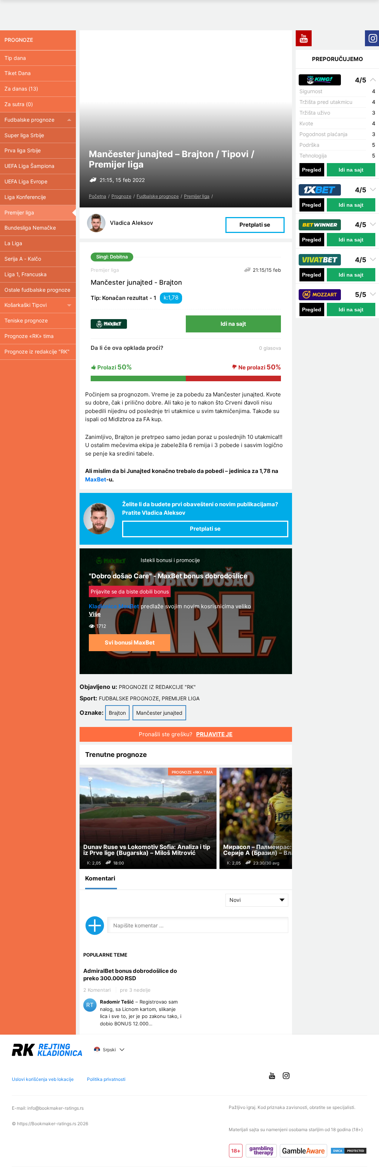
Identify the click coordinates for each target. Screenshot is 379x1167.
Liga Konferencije (25, 197)
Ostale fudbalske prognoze (37, 290)
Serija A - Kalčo (22, 259)
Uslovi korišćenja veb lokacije (43, 1079)
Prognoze (121, 196)
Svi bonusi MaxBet (130, 642)
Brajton (117, 713)
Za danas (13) (21, 88)
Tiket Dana (17, 73)
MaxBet (95, 479)
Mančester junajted (159, 713)
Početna (97, 196)
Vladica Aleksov (131, 222)
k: (166, 297)
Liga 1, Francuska (25, 274)
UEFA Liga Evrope (25, 181)
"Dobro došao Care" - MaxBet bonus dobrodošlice (168, 576)
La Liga (13, 243)
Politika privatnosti (106, 1079)
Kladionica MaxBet (114, 606)
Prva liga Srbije (22, 150)
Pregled (311, 170)
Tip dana (15, 58)
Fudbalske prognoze (158, 196)
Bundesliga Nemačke (30, 227)
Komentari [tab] (100, 878)
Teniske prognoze (26, 320)
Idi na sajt (233, 323)
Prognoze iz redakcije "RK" (157, 687)
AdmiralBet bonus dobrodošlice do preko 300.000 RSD (130, 974)
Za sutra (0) (18, 104)
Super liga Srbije (24, 135)
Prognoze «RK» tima (29, 336)
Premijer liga (196, 196)
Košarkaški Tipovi (25, 305)
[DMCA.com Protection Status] (348, 1150)
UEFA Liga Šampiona (29, 166)
